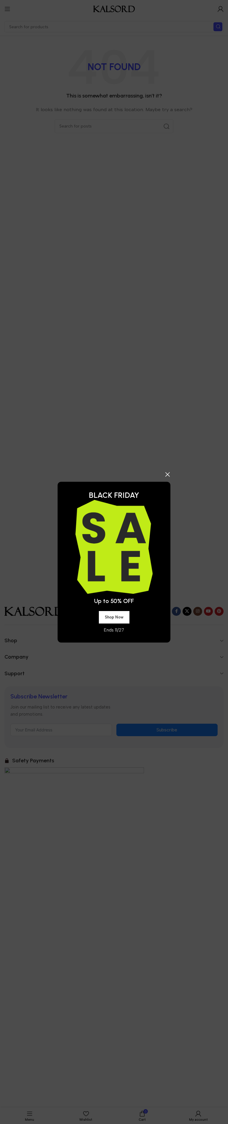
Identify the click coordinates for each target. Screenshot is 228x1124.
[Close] (167, 474)
